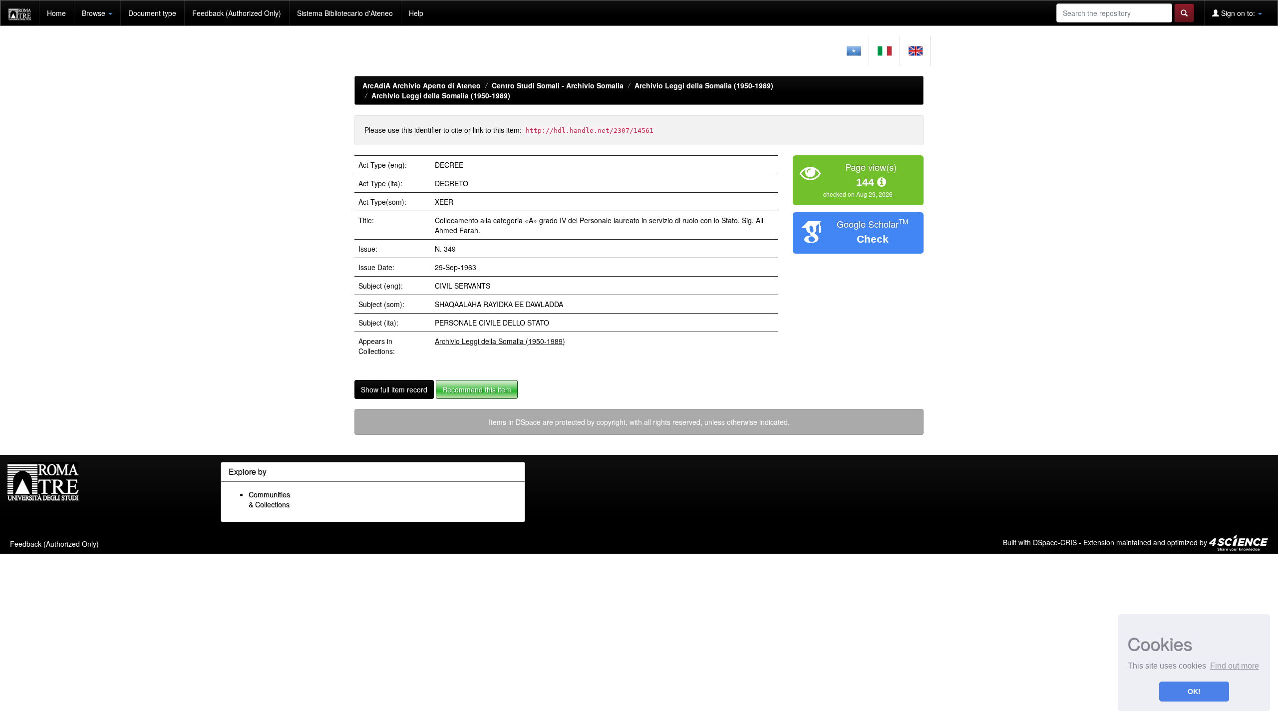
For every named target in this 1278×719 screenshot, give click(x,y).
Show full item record (394, 389)
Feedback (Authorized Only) (236, 13)
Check (873, 239)
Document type (152, 13)
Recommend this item (476, 389)
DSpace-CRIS (1055, 542)
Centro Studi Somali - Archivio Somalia (558, 85)
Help (416, 13)
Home (56, 13)
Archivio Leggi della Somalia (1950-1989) (704, 85)
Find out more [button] (1234, 666)
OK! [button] (1194, 692)
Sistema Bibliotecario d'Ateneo (345, 13)
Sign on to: (1238, 13)
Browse (94, 13)
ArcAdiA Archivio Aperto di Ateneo (421, 85)
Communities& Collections (269, 499)
